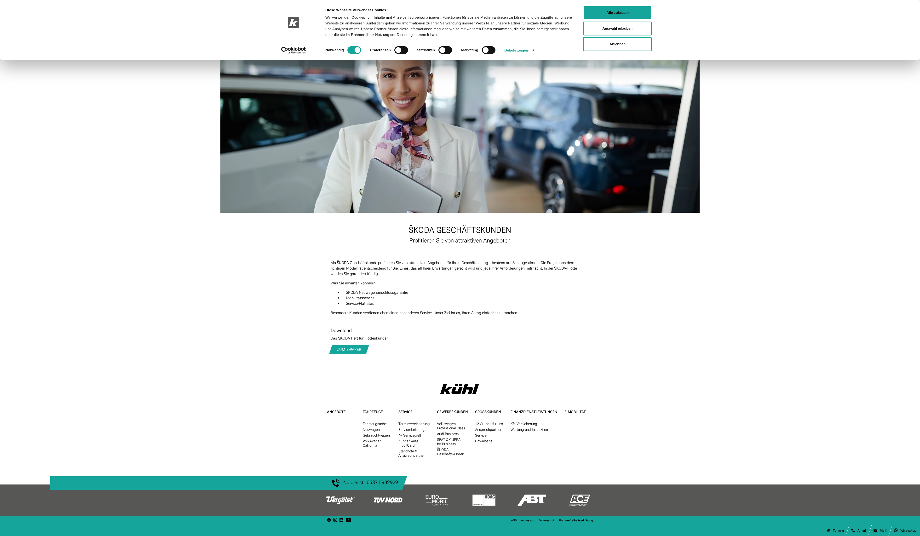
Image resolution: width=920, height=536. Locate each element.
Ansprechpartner (488, 429)
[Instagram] (335, 520)
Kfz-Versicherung (524, 424)
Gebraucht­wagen (376, 435)
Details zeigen (516, 50)
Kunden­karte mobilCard (408, 443)
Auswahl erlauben (617, 28)
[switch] (401, 50)
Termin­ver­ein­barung (414, 424)
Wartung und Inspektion (529, 429)
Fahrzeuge (373, 412)
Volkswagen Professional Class (451, 426)
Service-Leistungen (413, 429)
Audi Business (448, 434)
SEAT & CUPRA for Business (448, 442)
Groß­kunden (488, 412)
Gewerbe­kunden (452, 412)
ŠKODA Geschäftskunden (450, 452)
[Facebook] (329, 520)
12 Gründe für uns (489, 424)
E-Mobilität (575, 412)
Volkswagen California (372, 443)
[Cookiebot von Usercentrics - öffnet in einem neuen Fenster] (294, 50)
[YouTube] (348, 520)
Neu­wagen (371, 429)
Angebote (336, 412)
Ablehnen (618, 44)
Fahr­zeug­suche (375, 424)
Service (405, 412)
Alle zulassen (617, 13)
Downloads (483, 441)
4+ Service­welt (409, 435)
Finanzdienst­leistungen (534, 412)
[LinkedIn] (341, 520)
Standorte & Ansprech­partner (411, 453)
